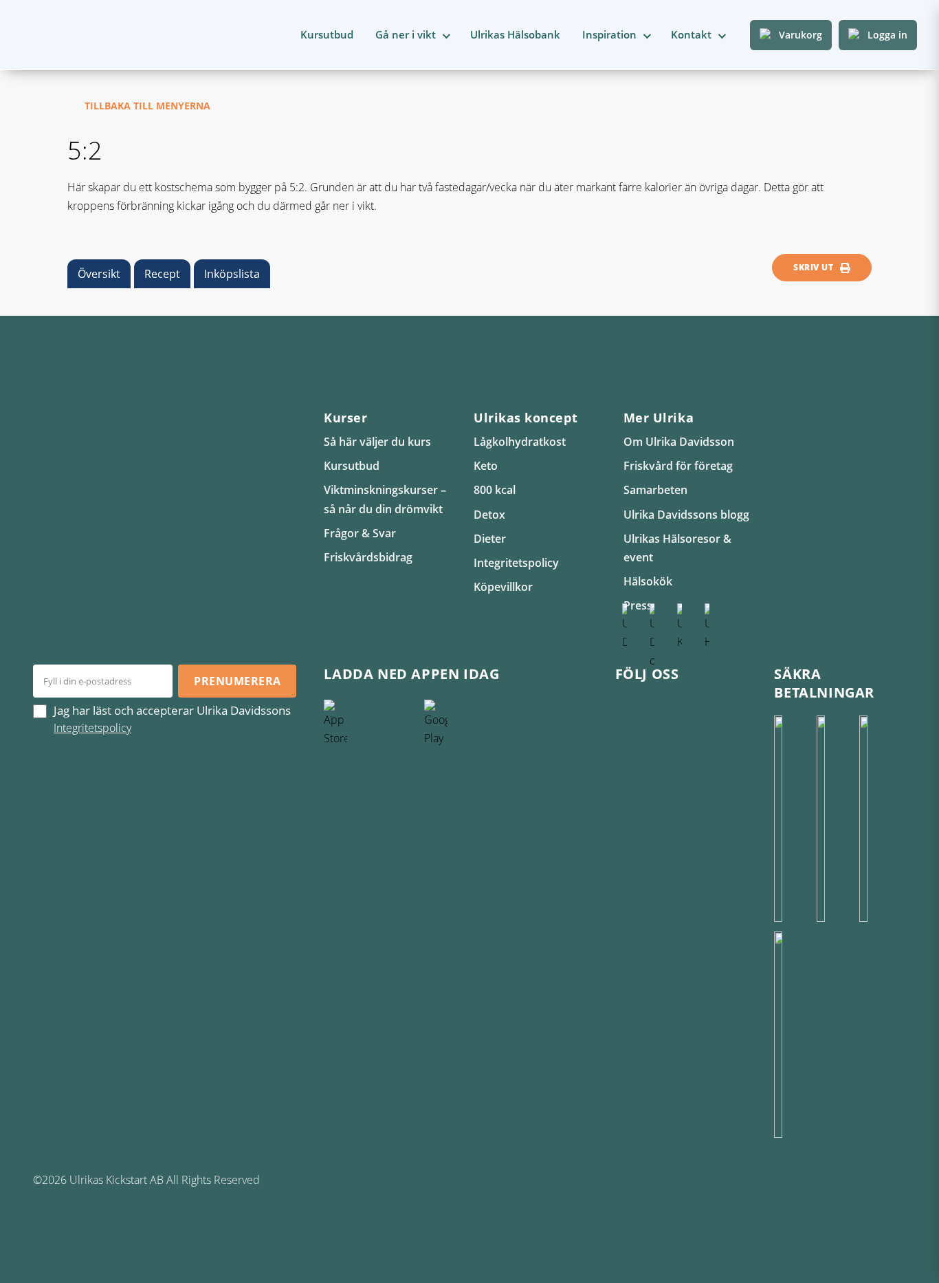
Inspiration (609, 34)
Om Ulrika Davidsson (678, 441)
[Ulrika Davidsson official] (652, 706)
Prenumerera (237, 681)
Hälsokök (647, 581)
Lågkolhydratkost (520, 441)
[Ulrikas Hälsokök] (707, 706)
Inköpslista (232, 273)
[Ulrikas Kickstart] (679, 706)
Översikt (99, 273)
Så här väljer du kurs (377, 441)
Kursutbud (326, 34)
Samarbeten (655, 489)
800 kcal (495, 489)
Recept (162, 273)
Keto (486, 465)
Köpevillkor (503, 586)
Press (637, 605)
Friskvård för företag (678, 465)
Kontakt (691, 34)
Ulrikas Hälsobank (515, 34)
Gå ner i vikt (405, 34)
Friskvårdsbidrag (368, 557)
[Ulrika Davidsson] (624, 706)
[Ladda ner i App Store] (370, 803)
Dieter (490, 538)
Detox (489, 514)
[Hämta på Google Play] (471, 803)
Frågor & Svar (360, 533)
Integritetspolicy (516, 562)
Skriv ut (813, 267)
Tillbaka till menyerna (147, 105)
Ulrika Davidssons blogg (686, 514)
